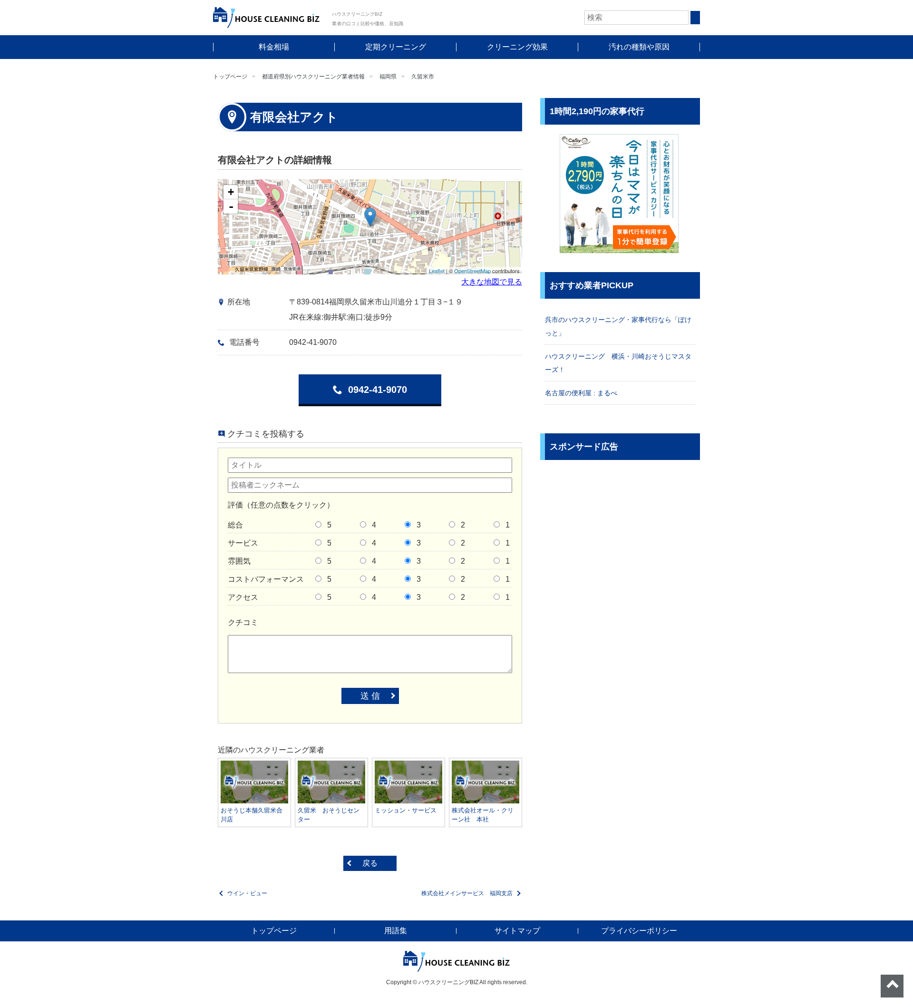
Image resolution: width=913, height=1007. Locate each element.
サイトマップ (517, 931)
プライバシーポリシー (639, 931)
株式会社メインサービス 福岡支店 (467, 893)
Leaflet (437, 270)
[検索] (695, 17)
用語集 (395, 931)
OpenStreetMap (472, 270)
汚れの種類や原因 (639, 47)
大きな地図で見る (491, 282)
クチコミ (243, 622)
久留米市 (422, 76)
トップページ (230, 76)
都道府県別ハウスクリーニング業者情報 (313, 76)
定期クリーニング (395, 47)
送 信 (370, 696)
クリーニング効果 (517, 47)
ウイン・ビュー (247, 893)
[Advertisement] (620, 536)
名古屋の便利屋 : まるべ (581, 393)
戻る (370, 863)
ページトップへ (892, 986)
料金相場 (274, 47)
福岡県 (388, 76)
